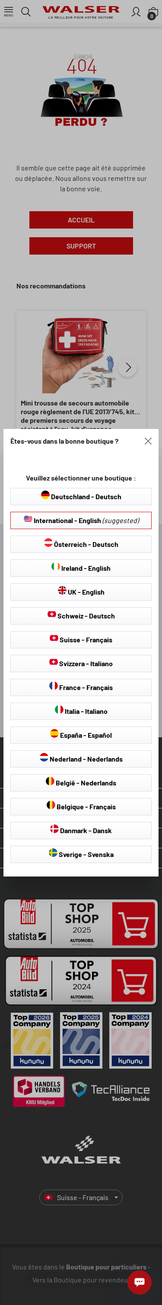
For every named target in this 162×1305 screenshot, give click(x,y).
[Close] (148, 441)
